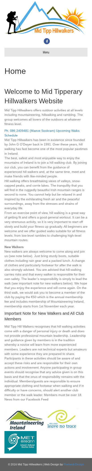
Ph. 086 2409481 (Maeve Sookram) (30, 130)
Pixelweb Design (73, 464)
